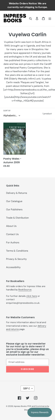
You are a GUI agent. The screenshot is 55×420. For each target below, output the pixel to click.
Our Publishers (14, 209)
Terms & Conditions (17, 250)
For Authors (12, 242)
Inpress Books (20, 406)
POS (29, 406)
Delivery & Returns (16, 193)
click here (31, 296)
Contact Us (12, 234)
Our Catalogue (14, 201)
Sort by (7, 110)
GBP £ (26, 388)
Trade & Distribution (17, 217)
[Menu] (50, 18)
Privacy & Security (16, 259)
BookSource (24, 289)
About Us (11, 226)
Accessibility (13, 267)
